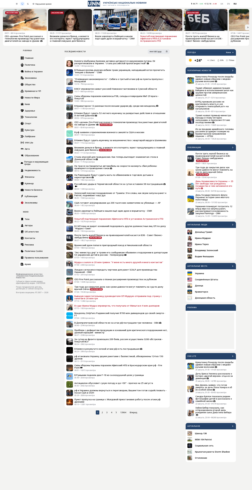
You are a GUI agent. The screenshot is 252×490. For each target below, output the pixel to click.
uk (221, 3)
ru (235, 3)
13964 (123, 412)
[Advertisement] (210, 330)
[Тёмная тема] (28, 3)
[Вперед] (248, 27)
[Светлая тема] (17, 3)
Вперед (133, 412)
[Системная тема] (22, 3)
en (228, 3)
